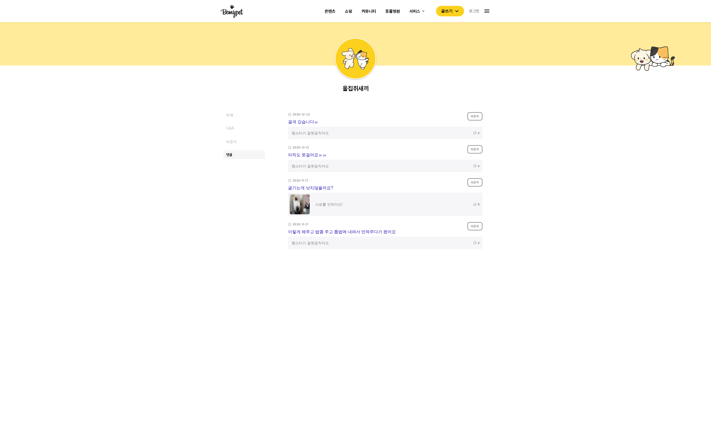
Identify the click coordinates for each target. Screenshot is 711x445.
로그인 (474, 10)
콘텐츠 (330, 11)
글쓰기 (447, 11)
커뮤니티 (369, 11)
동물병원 (392, 11)
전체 (229, 114)
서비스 (414, 11)
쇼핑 (348, 11)
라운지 (231, 141)
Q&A (230, 128)
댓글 (229, 154)
